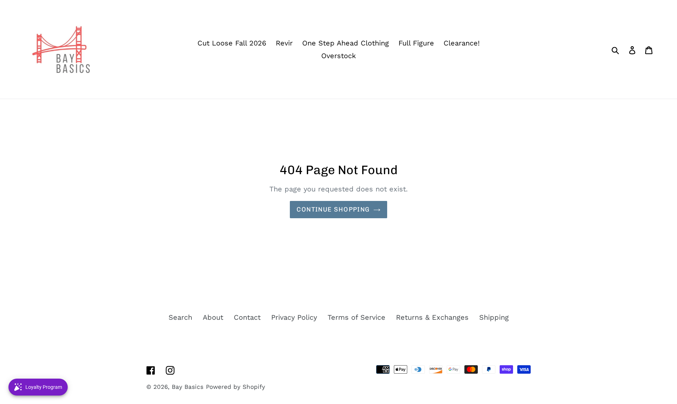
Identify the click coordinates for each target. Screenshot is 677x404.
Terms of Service (356, 317)
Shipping (494, 317)
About (213, 317)
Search (180, 317)
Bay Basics (187, 386)
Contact (247, 317)
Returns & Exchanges (432, 317)
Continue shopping (333, 209)
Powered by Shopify (235, 386)
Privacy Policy (294, 317)
